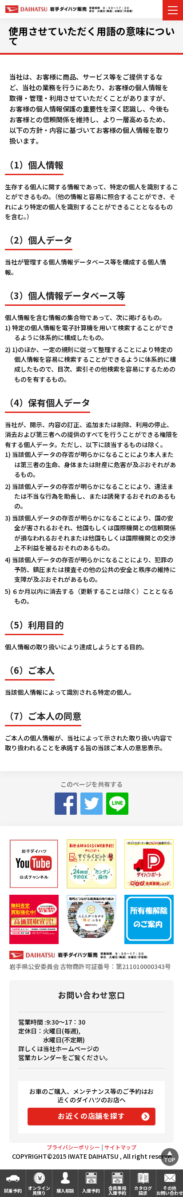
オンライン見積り (39, 1190)
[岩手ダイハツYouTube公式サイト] (34, 864)
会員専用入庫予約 (117, 1190)
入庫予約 (91, 1190)
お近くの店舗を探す (91, 1115)
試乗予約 (13, 1190)
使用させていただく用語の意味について (91, 35)
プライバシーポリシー (73, 1147)
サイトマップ (120, 1147)
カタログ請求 (143, 1190)
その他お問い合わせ (169, 1190)
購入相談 (65, 1190)
